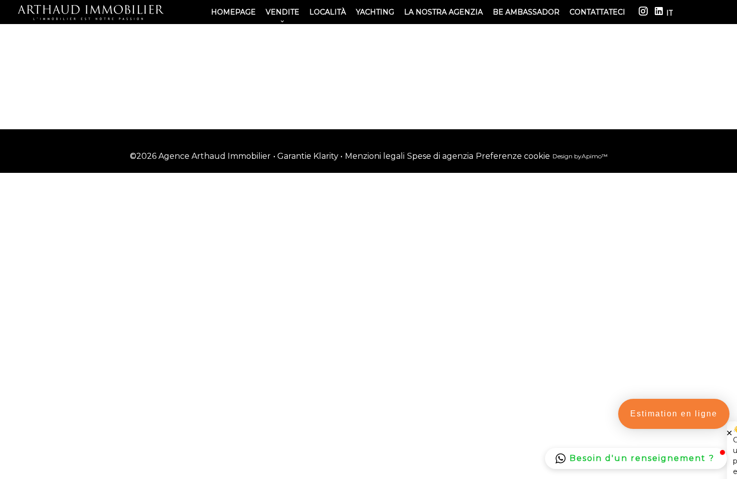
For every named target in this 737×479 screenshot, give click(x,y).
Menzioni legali (375, 156)
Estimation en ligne (673, 413)
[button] (636, 458)
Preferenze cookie (513, 156)
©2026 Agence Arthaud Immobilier (200, 156)
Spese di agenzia (440, 156)
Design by (580, 156)
